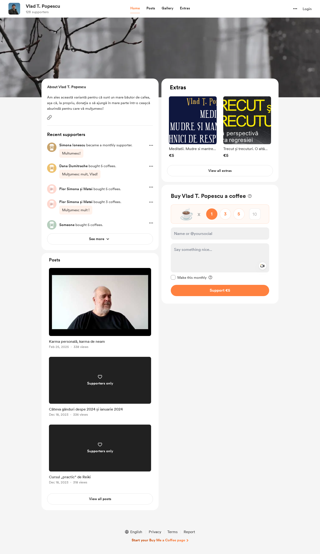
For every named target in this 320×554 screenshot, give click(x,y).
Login (307, 9)
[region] (220, 130)
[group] (193, 126)
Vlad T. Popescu (43, 6)
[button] (135, 8)
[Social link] (49, 117)
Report (189, 532)
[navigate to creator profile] (14, 9)
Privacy (155, 532)
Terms (172, 532)
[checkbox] (189, 277)
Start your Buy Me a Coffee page (158, 540)
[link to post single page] (100, 309)
